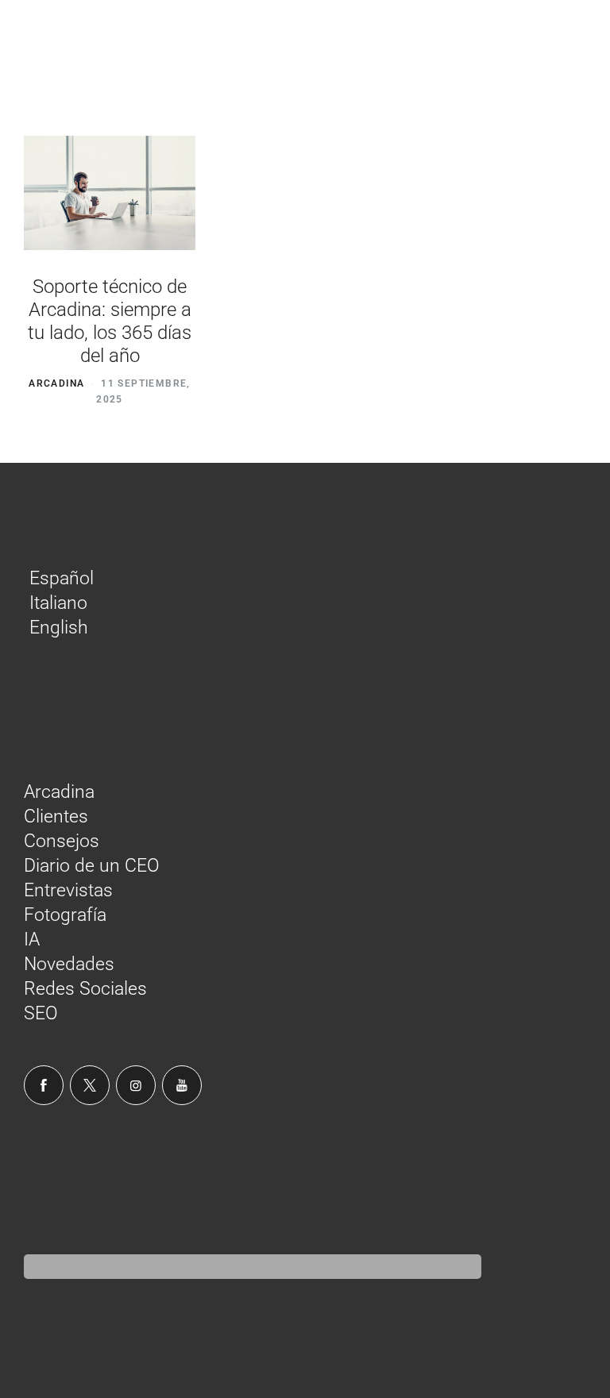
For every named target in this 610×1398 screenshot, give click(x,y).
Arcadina (56, 383)
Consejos (61, 841)
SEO (41, 1013)
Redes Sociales (85, 988)
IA (32, 939)
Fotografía (65, 915)
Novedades (69, 964)
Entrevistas (68, 890)
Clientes (56, 816)
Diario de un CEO (92, 865)
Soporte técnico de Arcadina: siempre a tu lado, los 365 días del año (109, 321)
